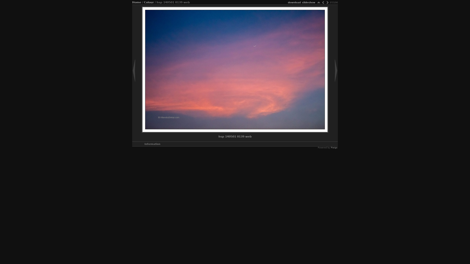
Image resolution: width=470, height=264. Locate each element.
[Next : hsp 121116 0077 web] (327, 2)
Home (136, 2)
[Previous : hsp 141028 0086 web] (323, 2)
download (294, 2)
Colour (149, 2)
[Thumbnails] (319, 2)
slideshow (308, 2)
